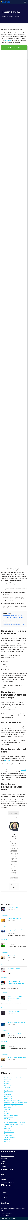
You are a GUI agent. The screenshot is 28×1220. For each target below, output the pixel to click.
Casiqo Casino (4, 1189)
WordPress (13, 1218)
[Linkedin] (12, 885)
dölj (9, 613)
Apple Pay (3, 1166)
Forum (3, 1161)
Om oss (3, 1174)
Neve (2, 1218)
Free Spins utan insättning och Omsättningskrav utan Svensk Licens (16, 983)
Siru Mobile (4, 1158)
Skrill (23, 706)
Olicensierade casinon (14, 968)
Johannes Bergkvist (8, 16)
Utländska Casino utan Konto (16, 1033)
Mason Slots (4, 1195)
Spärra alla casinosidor (14, 918)
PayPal (3, 1164)
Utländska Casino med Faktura (16, 1022)
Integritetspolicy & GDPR (7, 1182)
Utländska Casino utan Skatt (15, 1045)
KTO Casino (4, 1197)
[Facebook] (14, 885)
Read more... (4, 915)
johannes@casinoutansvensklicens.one (14, 878)
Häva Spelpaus (12, 955)
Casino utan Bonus (13, 907)
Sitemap (3, 1176)
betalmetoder (8, 40)
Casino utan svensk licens (7, 1156)
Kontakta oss (4, 1179)
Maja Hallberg (5, 1215)
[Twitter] (16, 885)
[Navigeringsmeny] (25, 2)
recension (3, 584)
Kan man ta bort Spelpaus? (15, 943)
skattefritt (7, 760)
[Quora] (14, 888)
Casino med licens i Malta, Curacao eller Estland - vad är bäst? (16, 998)
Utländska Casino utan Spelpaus (17, 1057)
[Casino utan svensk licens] (5, 2)
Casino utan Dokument (14, 1011)
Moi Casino (4, 1192)
